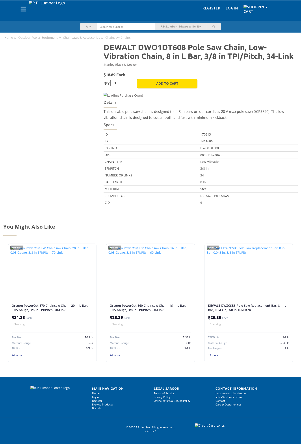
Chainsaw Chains (118, 37)
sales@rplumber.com (229, 397)
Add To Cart (167, 83)
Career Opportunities (229, 404)
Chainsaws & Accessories (81, 37)
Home (8, 37)
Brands (96, 408)
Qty (107, 83)
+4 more (17, 355)
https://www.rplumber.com (232, 393)
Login (232, 8)
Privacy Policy (162, 397)
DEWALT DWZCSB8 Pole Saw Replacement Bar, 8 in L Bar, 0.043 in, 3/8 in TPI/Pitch (247, 307)
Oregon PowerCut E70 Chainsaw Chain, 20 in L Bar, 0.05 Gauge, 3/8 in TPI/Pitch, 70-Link (50, 307)
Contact (220, 401)
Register (211, 8)
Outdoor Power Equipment (38, 37)
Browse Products (102, 404)
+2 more (213, 355)
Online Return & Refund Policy (172, 401)
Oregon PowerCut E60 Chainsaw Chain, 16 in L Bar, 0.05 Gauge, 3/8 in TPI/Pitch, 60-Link (148, 307)
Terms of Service (164, 393)
